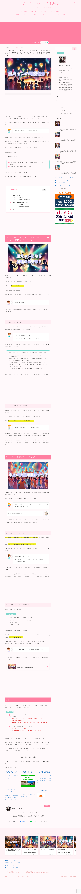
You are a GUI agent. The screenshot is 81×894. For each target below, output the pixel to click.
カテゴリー (44, 42)
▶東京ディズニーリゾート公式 (62, 180)
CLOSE (44, 189)
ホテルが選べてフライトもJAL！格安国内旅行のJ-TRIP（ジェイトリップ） (11, 797)
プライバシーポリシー (55, 11)
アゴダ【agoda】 (12, 772)
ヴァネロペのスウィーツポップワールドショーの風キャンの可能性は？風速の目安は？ (29, 194)
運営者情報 (43, 11)
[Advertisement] (40, 32)
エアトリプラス (44, 772)
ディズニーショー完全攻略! (40, 3)
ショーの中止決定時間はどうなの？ (21, 202)
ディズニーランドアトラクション (59, 17)
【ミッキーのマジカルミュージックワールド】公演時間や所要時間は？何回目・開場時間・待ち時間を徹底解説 (66, 129)
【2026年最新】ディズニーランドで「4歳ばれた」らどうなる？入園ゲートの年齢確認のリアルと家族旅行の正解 (66, 162)
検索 (74, 49)
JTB (28, 790)
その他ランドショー (16, 47)
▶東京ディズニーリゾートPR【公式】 (64, 178)
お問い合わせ (34, 11)
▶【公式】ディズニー (60, 182)
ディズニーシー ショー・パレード (40, 17)
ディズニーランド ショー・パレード (40, 20)
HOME (6, 871)
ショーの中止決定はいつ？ (19, 204)
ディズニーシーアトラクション (21, 17)
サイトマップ (24, 11)
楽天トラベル (28, 772)
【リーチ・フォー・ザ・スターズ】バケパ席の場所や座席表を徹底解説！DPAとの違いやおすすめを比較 (66, 140)
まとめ (14, 209)
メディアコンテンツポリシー (27, 876)
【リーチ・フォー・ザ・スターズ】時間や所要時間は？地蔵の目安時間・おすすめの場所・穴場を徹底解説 (66, 151)
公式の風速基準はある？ (19, 197)
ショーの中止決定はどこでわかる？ (21, 206)
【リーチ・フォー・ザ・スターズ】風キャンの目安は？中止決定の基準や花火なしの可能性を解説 (66, 173)
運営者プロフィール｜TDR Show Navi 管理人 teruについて (30, 14)
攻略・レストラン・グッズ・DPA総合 (56, 14)
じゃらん (44, 790)
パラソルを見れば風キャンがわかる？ (22, 199)
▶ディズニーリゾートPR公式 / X (63, 185)
